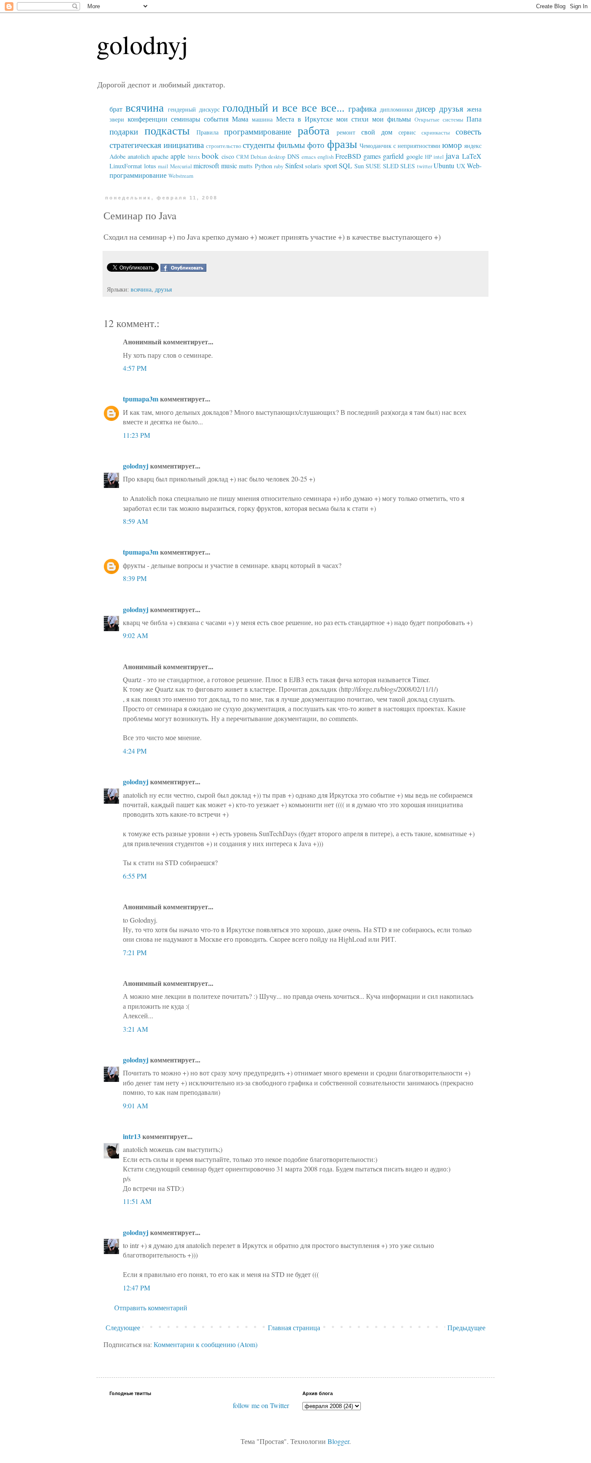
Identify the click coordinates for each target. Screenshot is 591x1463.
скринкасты (435, 132)
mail (163, 166)
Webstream (180, 176)
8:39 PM (135, 578)
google (414, 156)
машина (262, 119)
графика (362, 108)
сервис (407, 132)
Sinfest (294, 165)
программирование (257, 131)
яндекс (473, 145)
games (372, 155)
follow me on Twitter (261, 1405)
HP (428, 156)
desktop (276, 156)
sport (330, 165)
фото (315, 144)
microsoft (206, 165)
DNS (293, 156)
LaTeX (472, 155)
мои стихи (352, 118)
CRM (242, 156)
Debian (259, 156)
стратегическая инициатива (156, 144)
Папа (474, 118)
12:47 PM (136, 1287)
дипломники (396, 109)
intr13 (132, 1136)
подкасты (167, 130)
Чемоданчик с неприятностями (400, 145)
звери (116, 119)
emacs (309, 156)
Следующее (123, 1327)
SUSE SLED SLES (390, 166)
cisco (228, 156)
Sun (359, 166)
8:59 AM (135, 521)
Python (263, 166)
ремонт (346, 132)
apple (177, 155)
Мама (240, 118)
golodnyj (142, 44)
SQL (345, 165)
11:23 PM (136, 435)
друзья (451, 108)
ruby (278, 166)
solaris (313, 166)
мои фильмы (391, 118)
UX (460, 166)
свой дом (376, 131)
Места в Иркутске (304, 118)
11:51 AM (137, 1201)
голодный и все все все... (283, 107)
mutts (246, 166)
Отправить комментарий (150, 1307)
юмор (452, 144)
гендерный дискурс (194, 109)
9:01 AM (135, 1105)
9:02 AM (135, 635)
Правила (207, 132)
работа (314, 130)
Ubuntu (444, 165)
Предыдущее (466, 1327)
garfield (393, 155)
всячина (144, 107)
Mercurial (181, 166)
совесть (469, 131)
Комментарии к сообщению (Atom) (205, 1344)
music (229, 165)
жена (474, 108)
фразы (342, 143)
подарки (123, 131)
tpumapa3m (140, 399)
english (326, 156)
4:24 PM (135, 750)
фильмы (291, 144)
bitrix (194, 156)
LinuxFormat (125, 166)
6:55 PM (135, 875)
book (210, 155)
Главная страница (294, 1327)
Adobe (117, 156)
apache (160, 156)
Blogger (338, 1441)
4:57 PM (135, 367)
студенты (259, 144)
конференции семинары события (178, 118)
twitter (424, 166)
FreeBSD (348, 155)
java (452, 155)
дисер (426, 108)
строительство (223, 146)
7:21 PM (135, 952)
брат (115, 108)
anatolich (139, 156)
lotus (150, 166)
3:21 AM (135, 1028)
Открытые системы (438, 119)
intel (439, 156)
